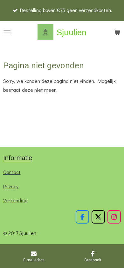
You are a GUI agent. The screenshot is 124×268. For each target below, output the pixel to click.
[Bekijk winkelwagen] (117, 32)
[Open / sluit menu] (7, 32)
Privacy (10, 186)
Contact (12, 172)
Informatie (17, 157)
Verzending (15, 200)
